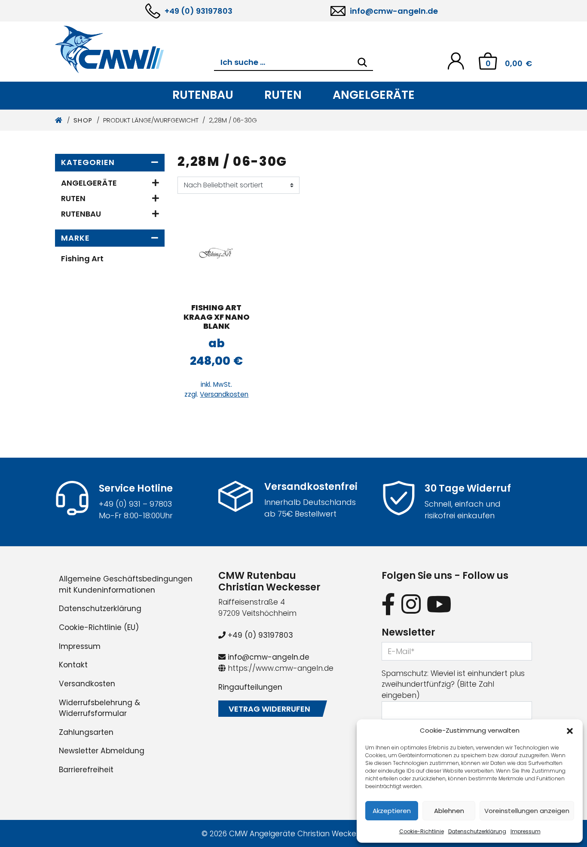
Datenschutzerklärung (477, 831)
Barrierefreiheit (86, 769)
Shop (83, 120)
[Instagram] (411, 604)
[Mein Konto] (455, 60)
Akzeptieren (392, 810)
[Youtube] (439, 604)
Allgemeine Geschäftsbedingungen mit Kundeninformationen (126, 584)
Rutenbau (202, 95)
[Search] (362, 62)
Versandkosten (224, 394)
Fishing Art (82, 258)
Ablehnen (449, 810)
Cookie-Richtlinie (421, 831)
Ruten (283, 95)
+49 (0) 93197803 (198, 11)
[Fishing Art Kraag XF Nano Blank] (216, 252)
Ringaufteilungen (250, 687)
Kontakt (73, 665)
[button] (570, 730)
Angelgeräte (374, 95)
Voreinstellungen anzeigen (526, 810)
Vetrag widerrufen (269, 708)
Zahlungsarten (86, 732)
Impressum (526, 831)
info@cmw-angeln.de (394, 11)
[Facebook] (388, 604)
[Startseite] (59, 120)
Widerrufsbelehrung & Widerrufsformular (99, 708)
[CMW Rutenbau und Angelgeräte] (134, 49)
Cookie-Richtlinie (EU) (99, 627)
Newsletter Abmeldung (101, 751)
